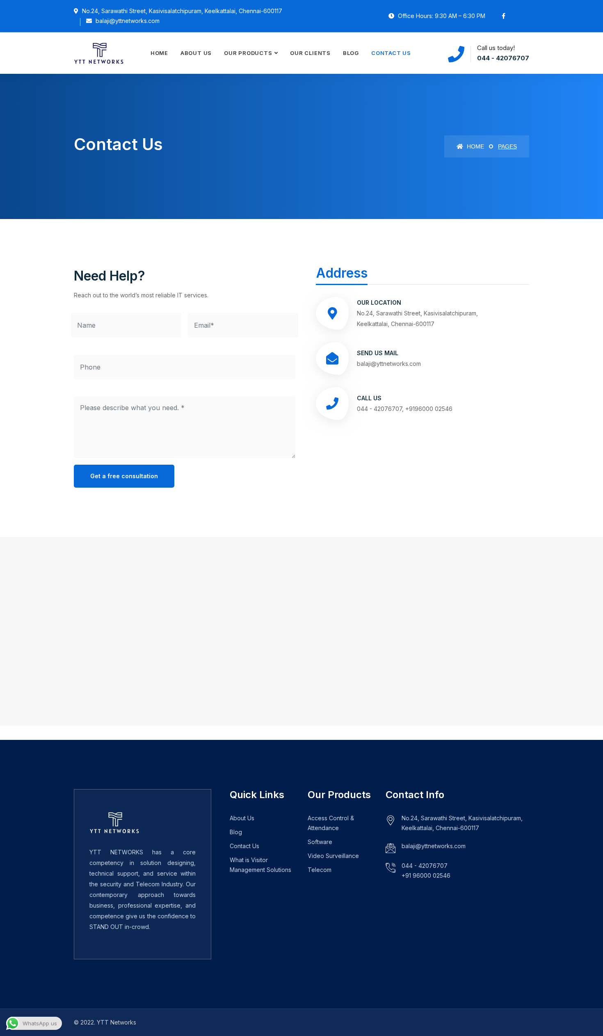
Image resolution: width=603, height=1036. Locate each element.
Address (342, 273)
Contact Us (391, 53)
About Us (196, 53)
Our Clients (310, 53)
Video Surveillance (333, 855)
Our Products (248, 53)
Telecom (319, 869)
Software (320, 841)
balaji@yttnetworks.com (434, 845)
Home (159, 53)
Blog (351, 53)
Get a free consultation (124, 475)
